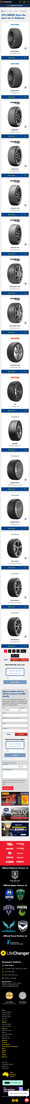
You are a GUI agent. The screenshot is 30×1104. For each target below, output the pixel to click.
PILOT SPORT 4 (15, 561)
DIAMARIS (15, 443)
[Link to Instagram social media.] (16, 1100)
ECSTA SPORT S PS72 (15, 286)
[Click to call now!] (20, 2)
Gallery (4, 1050)
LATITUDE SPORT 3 (15, 483)
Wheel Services (6, 1038)
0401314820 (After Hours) (11, 975)
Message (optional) (7, 769)
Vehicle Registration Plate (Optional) (9, 763)
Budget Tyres (5, 1066)
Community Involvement (10, 1046)
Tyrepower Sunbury (16, 5)
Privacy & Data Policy (11, 1096)
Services (4, 1028)
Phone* (11, 718)
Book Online (6, 1044)
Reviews (4, 1057)
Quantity (22, 708)
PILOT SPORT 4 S (15, 600)
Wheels (4, 1022)
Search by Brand (6, 1016)
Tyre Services (5, 1036)
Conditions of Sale (20, 1096)
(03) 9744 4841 (10, 972)
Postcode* (5, 728)
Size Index (4, 1062)
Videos (4, 1055)
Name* (4, 713)
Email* (4, 723)
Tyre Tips (4, 1020)
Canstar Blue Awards (7, 1064)
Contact (4, 1042)
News (4, 1052)
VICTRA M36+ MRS (15, 365)
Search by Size (6, 1014)
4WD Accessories (6, 1030)
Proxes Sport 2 (15, 51)
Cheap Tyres (5, 1068)
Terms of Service (20, 782)
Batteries (4, 1032)
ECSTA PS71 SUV (15, 208)
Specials (4, 1040)
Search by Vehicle (6, 1012)
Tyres (3, 1010)
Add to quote (11, 57)
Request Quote (8, 788)
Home (4, 11)
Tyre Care (4, 1018)
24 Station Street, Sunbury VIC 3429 (16, 968)
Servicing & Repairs (7, 1034)
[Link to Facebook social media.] (13, 1100)
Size (3, 708)
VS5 (15, 404)
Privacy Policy (9, 782)
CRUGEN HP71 (15, 130)
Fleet (3, 1048)
